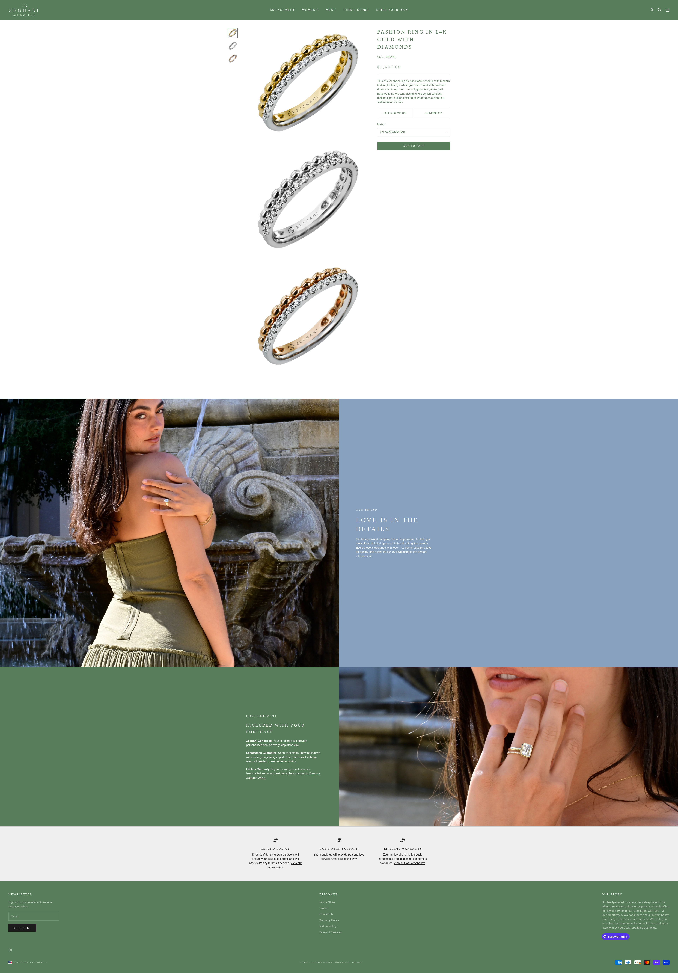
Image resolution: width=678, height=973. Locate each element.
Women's (310, 9)
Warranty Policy (329, 920)
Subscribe (22, 928)
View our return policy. (282, 761)
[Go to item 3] (233, 59)
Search (323, 908)
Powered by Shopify (348, 962)
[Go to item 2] (233, 46)
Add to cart (413, 146)
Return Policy (327, 926)
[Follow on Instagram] (10, 950)
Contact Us (326, 914)
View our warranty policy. (409, 863)
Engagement (282, 9)
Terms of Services (330, 932)
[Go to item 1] (233, 33)
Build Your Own (392, 9)
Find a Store (356, 9)
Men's (331, 9)
